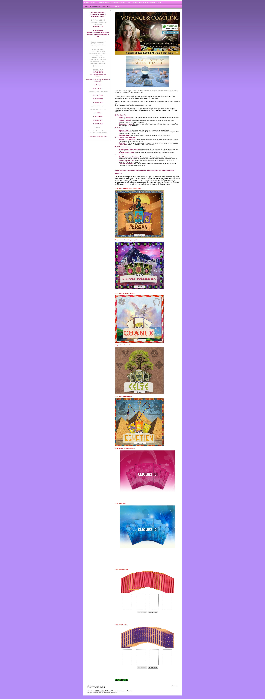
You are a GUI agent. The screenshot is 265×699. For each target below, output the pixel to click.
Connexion (175, 685)
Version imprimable (94, 686)
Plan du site (102, 686)
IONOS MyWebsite (100, 690)
